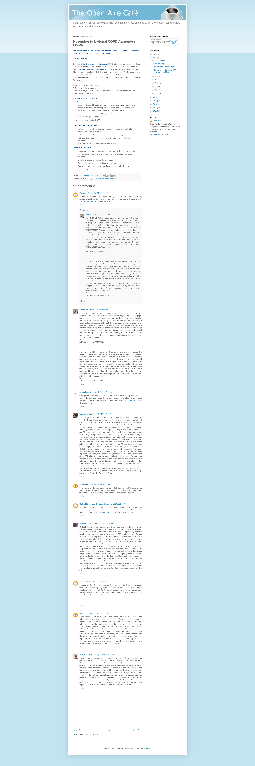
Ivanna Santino (85, 414)
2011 (155, 111)
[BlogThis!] (106, 175)
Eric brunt (90, 214)
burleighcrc (84, 484)
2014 (155, 101)
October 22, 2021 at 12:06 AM (98, 613)
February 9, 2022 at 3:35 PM (103, 655)
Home (108, 730)
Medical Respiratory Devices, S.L (93, 504)
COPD (94, 179)
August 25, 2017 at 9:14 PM (98, 193)
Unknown (83, 193)
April (157, 90)
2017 (155, 54)
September (159, 76)
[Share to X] (109, 175)
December (159, 60)
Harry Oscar (84, 524)
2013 (155, 104)
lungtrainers (84, 392)
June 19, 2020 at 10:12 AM (100, 484)
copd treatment (91, 201)
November (159, 64)
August (158, 80)
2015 (155, 98)
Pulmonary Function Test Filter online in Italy (115, 512)
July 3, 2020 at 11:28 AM (116, 504)
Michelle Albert (85, 655)
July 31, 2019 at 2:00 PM (104, 214)
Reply (81, 205)
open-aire (113, 179)
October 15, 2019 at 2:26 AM (101, 392)
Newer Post (78, 730)
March (157, 93)
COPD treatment (129, 400)
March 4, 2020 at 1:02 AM (102, 414)
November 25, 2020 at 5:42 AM (102, 524)
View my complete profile (159, 135)
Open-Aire (157, 121)
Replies (85, 210)
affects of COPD (85, 179)
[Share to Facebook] (111, 175)
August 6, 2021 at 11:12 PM (95, 582)
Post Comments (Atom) (93, 734)
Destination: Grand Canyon (164, 67)
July (157, 83)
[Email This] (104, 175)
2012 (155, 108)
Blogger (149, 749)
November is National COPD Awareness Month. (165, 71)
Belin (81, 582)
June (157, 87)
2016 (155, 58)
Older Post (137, 730)
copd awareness (103, 179)
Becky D (82, 613)
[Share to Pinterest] (114, 175)
